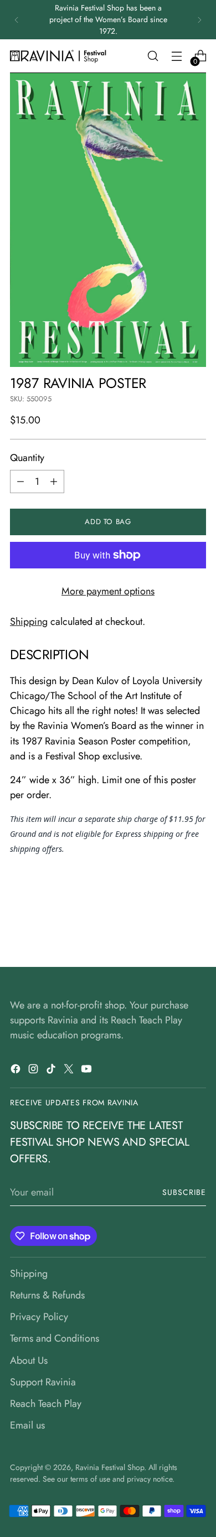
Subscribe (184, 1192)
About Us (29, 1360)
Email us (27, 1425)
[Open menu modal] (176, 56)
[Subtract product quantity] (20, 481)
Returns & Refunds (47, 1295)
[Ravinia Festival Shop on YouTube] (87, 1071)
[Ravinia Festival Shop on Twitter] (69, 1071)
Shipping (29, 621)
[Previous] (16, 19)
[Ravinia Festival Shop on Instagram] (34, 1071)
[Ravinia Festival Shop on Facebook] (16, 1071)
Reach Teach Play (45, 1403)
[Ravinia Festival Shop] (60, 56)
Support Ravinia (43, 1382)
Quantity (27, 458)
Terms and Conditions (54, 1338)
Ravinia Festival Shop (109, 1467)
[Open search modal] (152, 56)
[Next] (199, 19)
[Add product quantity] (54, 481)
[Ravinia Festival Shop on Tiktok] (52, 1071)
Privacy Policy (39, 1317)
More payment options (108, 591)
